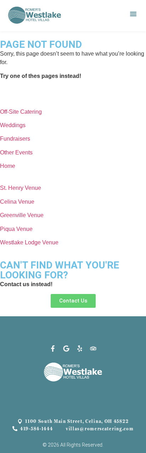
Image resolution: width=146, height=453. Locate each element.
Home (7, 166)
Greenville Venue (22, 215)
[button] (133, 14)
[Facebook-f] (53, 348)
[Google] (66, 348)
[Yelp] (80, 348)
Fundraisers (15, 139)
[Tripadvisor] (93, 348)
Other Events (16, 152)
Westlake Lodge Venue (29, 242)
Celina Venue (17, 202)
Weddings (13, 125)
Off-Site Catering (21, 112)
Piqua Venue (16, 229)
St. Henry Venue (20, 188)
